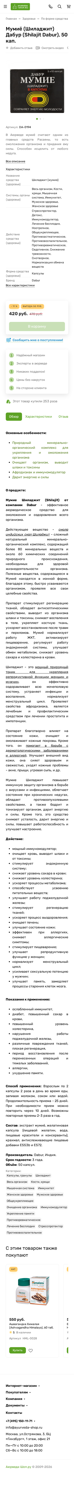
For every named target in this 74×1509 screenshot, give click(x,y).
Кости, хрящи (40, 1182)
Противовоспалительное (24, 1232)
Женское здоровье (20, 1194)
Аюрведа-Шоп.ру (18, 1467)
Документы (15, 1405)
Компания (14, 1399)
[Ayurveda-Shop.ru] (20, 6)
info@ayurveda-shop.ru (24, 1427)
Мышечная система (20, 1188)
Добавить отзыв (21, 48)
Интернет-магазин (21, 1385)
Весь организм (17, 1182)
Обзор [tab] (14, 416)
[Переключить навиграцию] (5, 6)
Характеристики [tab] (38, 416)
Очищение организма (22, 1207)
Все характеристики (20, 285)
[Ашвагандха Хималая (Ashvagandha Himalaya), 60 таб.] (32, 1291)
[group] (37, 91)
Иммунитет (46, 1188)
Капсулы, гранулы (19, 1175)
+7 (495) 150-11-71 (19, 1421)
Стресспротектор (50, 1226)
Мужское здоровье (50, 1194)
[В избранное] (31, 1350)
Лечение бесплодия (21, 1226)
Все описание (15, 161)
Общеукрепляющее (20, 1201)
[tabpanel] (37, 833)
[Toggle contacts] (50, 6)
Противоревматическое (23, 1220)
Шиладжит (43, 1175)
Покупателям (17, 1392)
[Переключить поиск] (59, 6)
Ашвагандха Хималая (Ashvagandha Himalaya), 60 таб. (31, 1326)
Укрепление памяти (20, 1213)
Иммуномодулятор (54, 1207)
